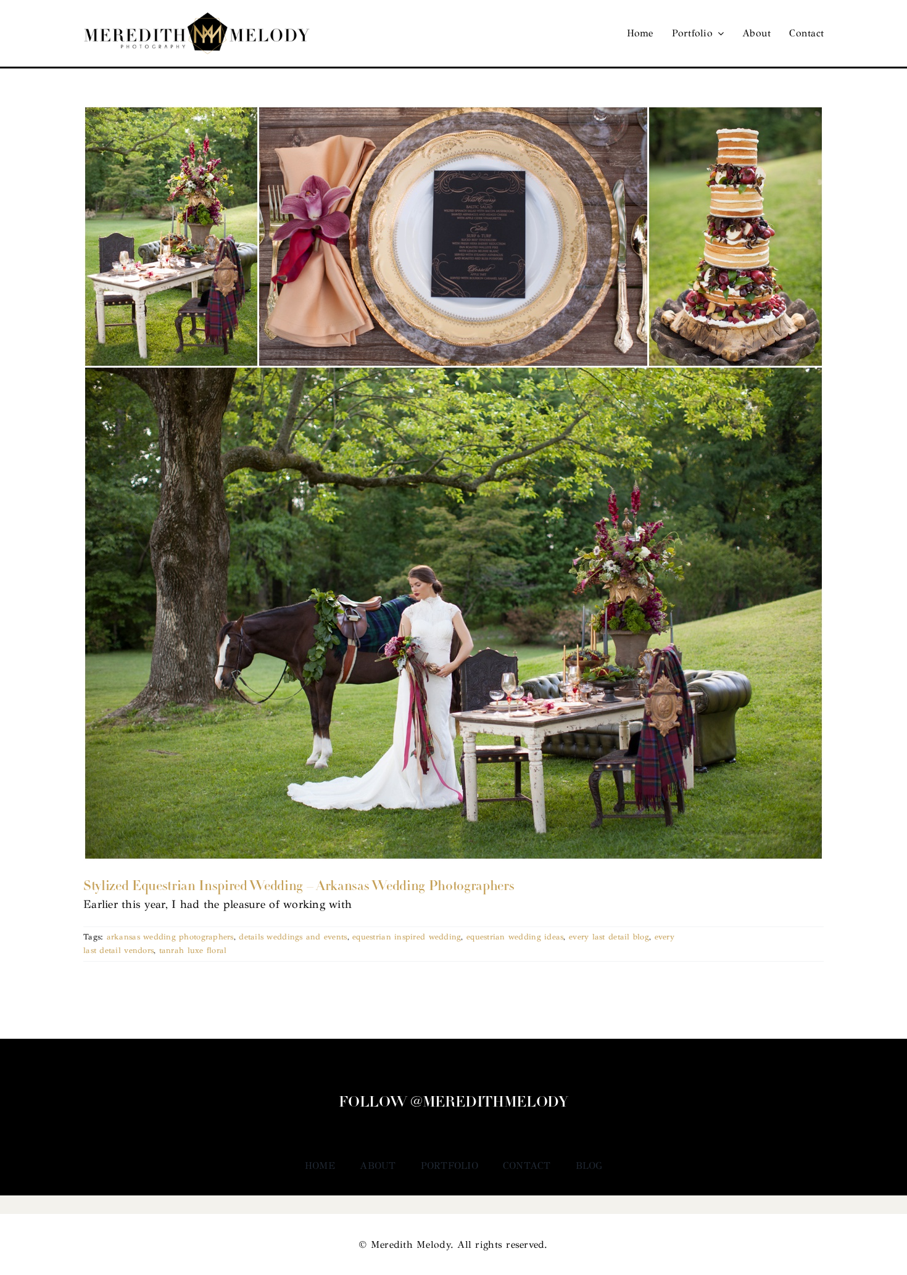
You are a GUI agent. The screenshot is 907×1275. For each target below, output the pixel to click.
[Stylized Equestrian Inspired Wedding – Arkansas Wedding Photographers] (453, 482)
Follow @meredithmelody (453, 1103)
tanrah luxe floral (193, 950)
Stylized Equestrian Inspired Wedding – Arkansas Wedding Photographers (298, 887)
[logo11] (196, 18)
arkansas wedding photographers (170, 937)
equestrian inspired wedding (406, 937)
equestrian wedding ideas (514, 937)
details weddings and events (293, 937)
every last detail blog (609, 937)
